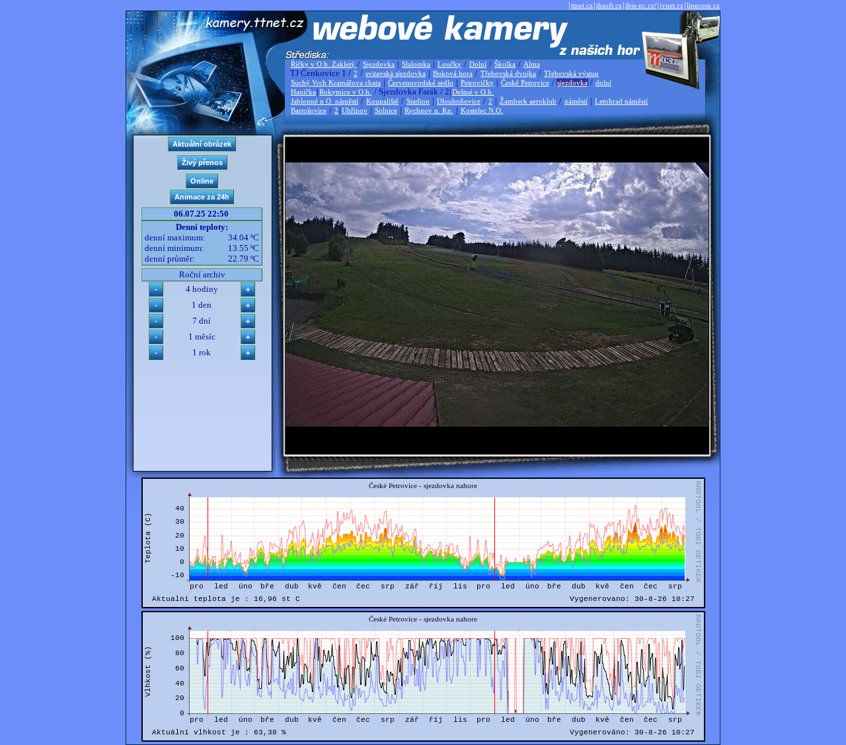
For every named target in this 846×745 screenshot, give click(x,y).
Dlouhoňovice (459, 101)
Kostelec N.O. (482, 110)
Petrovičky (477, 83)
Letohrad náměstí (621, 101)
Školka (505, 64)
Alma (531, 64)
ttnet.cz (582, 5)
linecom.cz (703, 5)
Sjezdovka (379, 64)
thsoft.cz (609, 5)
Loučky (449, 64)
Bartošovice (309, 110)
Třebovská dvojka (508, 73)
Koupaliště (382, 101)
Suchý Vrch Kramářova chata (336, 83)
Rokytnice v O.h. (345, 92)
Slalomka (416, 64)
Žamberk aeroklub (528, 101)
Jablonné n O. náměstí (324, 101)
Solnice (386, 110)
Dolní (477, 64)
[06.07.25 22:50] (497, 424)
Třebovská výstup (571, 73)
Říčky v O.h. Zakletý (324, 64)
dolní (603, 83)
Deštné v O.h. (473, 92)
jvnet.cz (671, 5)
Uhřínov (354, 110)
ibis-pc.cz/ (640, 5)
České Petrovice (525, 83)
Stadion (418, 101)
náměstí (576, 101)
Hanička (303, 92)
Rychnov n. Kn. (428, 110)
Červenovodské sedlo (420, 83)
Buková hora (453, 73)
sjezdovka (572, 83)
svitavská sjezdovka (395, 73)
